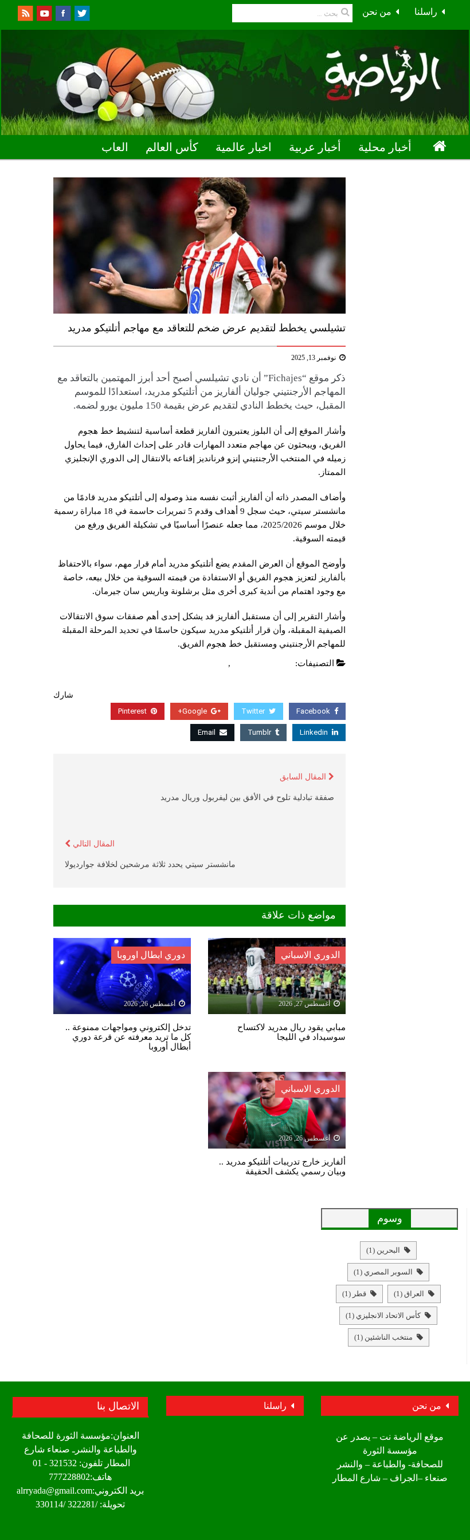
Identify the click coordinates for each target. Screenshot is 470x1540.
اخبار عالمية (244, 147)
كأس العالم (172, 147)
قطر (354, 1293)
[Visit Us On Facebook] (62, 12)
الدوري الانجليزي (263, 663)
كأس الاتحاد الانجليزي (383, 1315)
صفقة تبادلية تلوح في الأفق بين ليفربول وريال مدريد (247, 797)
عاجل (215, 663)
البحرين (383, 1250)
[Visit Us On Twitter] (81, 12)
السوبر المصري (383, 1272)
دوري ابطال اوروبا (406, 172)
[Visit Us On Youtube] (43, 12)
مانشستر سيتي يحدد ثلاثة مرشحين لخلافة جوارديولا (150, 864)
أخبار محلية (385, 147)
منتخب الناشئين (383, 1337)
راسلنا (425, 12)
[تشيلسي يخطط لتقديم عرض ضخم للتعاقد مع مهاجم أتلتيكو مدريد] (199, 245)
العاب (114, 147)
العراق (409, 1293)
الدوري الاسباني (310, 955)
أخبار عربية (315, 147)
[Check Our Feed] (24, 12)
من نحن (376, 12)
